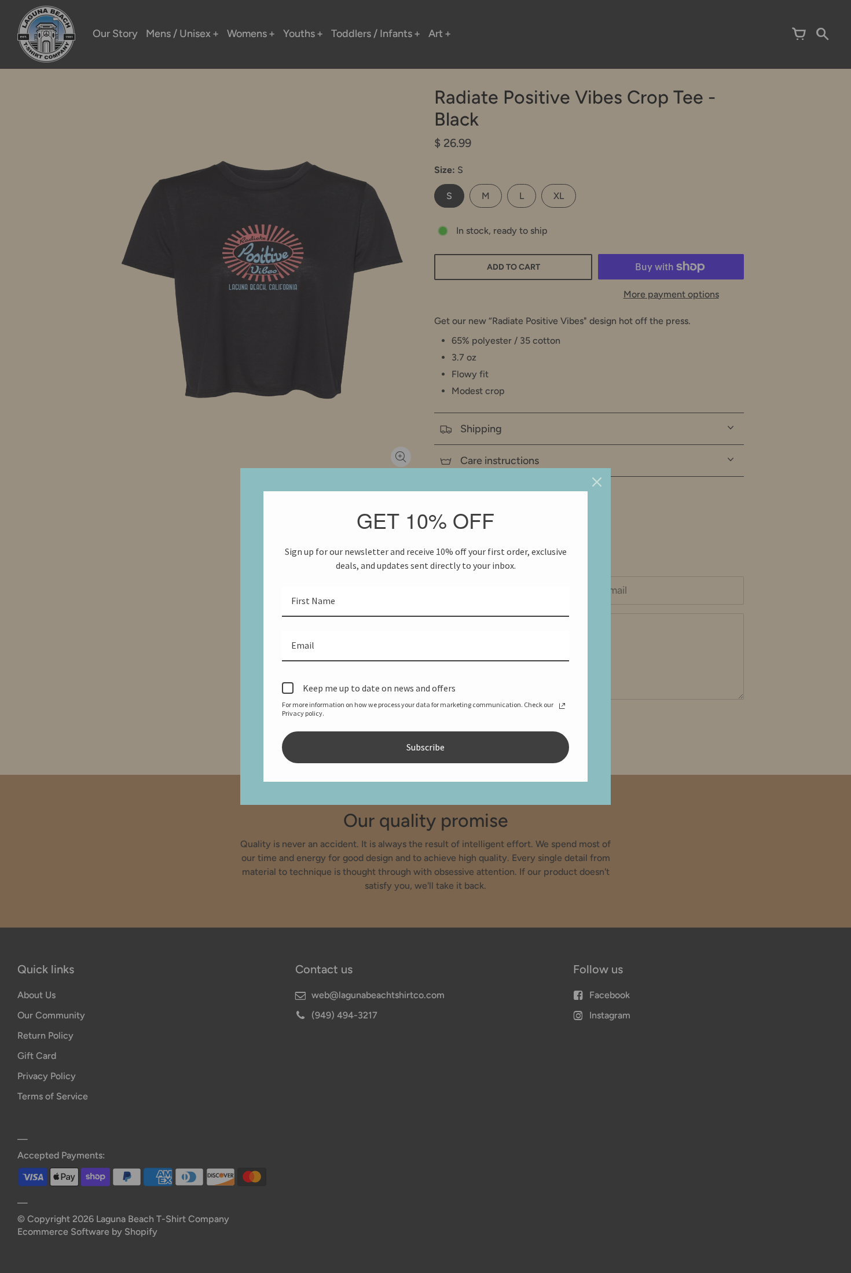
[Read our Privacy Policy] (562, 706)
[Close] (597, 482)
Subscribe (425, 747)
